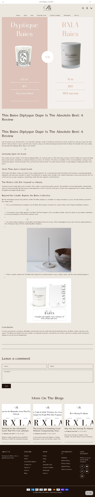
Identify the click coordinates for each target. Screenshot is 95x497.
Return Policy (65, 460)
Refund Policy (65, 466)
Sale (44, 461)
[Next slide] (90, 2)
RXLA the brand (43, 492)
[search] (83, 8)
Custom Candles (48, 467)
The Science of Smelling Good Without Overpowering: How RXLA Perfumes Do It (46, 429)
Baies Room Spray (41, 205)
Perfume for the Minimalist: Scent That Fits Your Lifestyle (15, 429)
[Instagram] (87, 466)
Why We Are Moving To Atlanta (78, 428)
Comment (7, 371)
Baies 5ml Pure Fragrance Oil (42, 212)
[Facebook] (82, 466)
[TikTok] (82, 471)
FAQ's (26, 459)
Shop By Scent (47, 464)
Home (45, 456)
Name (6, 366)
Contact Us (27, 464)
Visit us (45, 473)
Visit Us (26, 470)
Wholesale (46, 470)
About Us (27, 467)
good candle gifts (15, 186)
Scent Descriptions (30, 461)
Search (26, 456)
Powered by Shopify (56, 492)
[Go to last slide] (3, 2)
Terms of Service (66, 469)
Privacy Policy (65, 463)
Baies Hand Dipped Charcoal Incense (41, 222)
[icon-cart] (91, 8)
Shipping (64, 458)
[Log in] (87, 8)
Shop (44, 459)
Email (52, 366)
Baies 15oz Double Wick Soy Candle (80, 144)
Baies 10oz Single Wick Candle (37, 274)
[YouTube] (87, 471)
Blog (25, 473)
